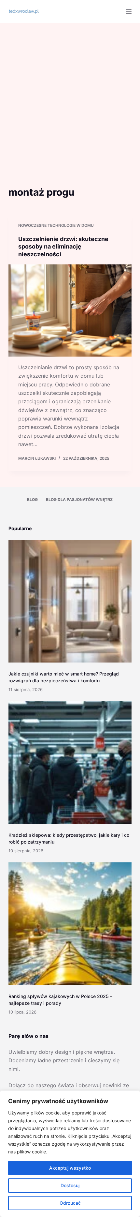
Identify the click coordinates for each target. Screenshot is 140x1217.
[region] (70, 1153)
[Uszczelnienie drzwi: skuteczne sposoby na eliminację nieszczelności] (70, 310)
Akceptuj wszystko (70, 1168)
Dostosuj (70, 1185)
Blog (32, 499)
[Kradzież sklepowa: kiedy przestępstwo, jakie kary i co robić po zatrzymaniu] (70, 762)
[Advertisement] (70, 95)
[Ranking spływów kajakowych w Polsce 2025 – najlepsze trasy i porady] (70, 923)
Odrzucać (70, 1203)
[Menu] (129, 11)
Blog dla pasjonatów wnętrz (79, 499)
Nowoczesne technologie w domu (56, 225)
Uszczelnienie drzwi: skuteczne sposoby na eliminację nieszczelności (63, 247)
